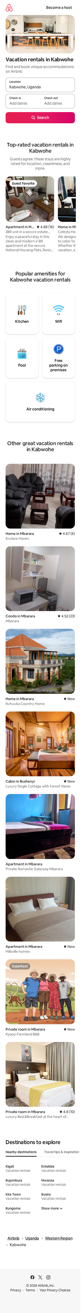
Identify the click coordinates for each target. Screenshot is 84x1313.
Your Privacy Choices (54, 1290)
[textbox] (22, 103)
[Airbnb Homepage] (9, 7)
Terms (30, 1290)
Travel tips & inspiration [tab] (62, 1152)
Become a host (59, 7)
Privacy (15, 1290)
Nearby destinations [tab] (21, 1152)
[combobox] (40, 87)
